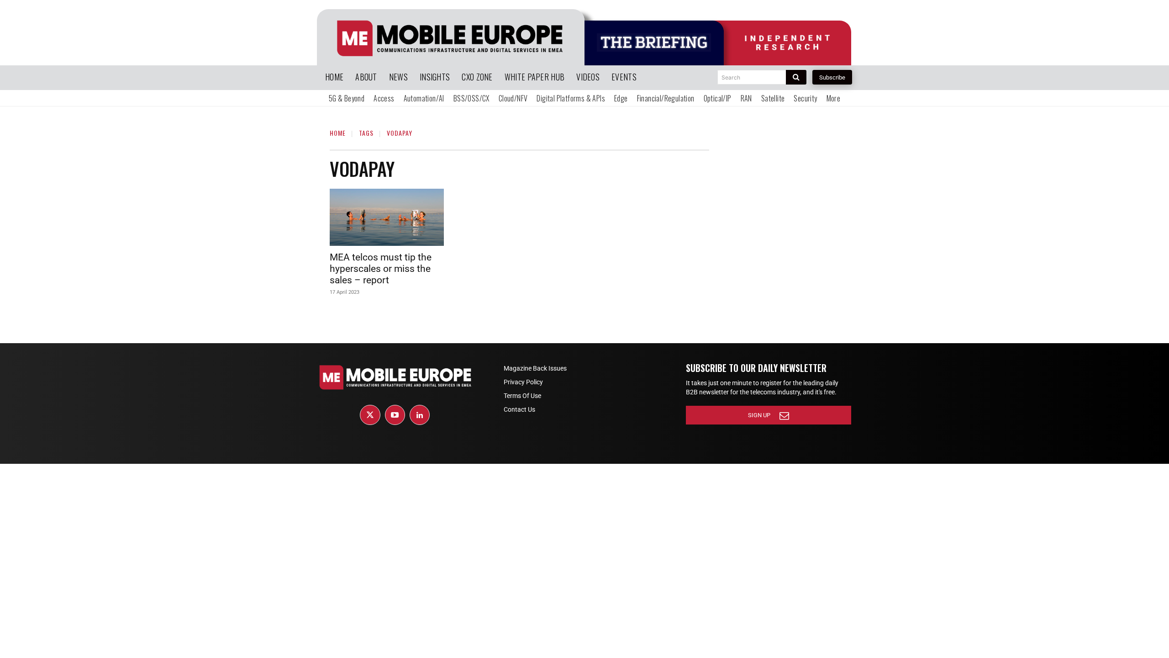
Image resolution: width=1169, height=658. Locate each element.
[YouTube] (395, 415)
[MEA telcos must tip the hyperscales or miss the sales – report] (387, 217)
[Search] (796, 77)
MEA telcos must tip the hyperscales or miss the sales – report (381, 269)
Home (338, 133)
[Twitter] (370, 415)
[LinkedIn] (420, 415)
